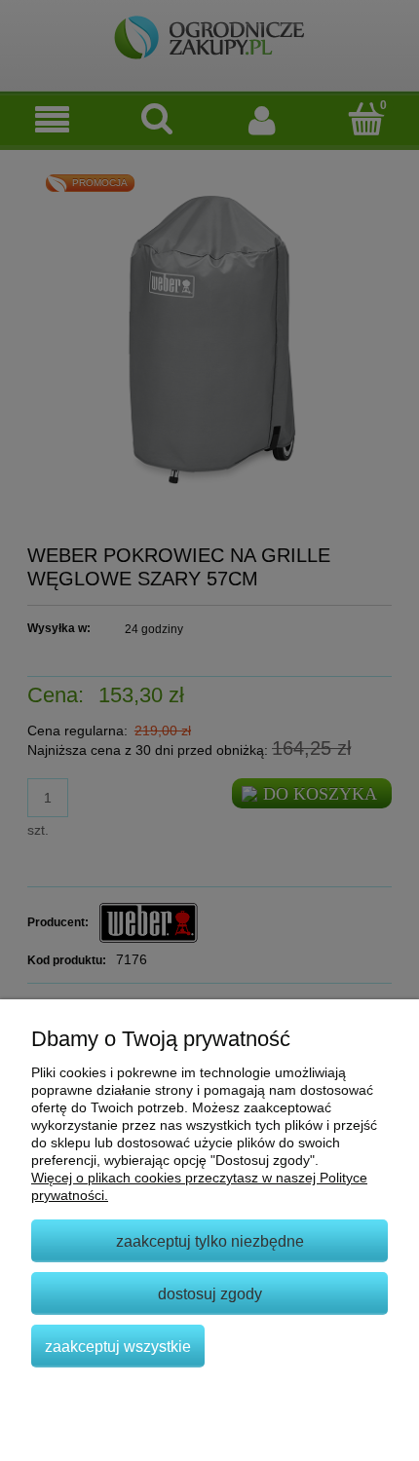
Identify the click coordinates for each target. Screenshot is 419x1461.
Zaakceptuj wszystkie (118, 1346)
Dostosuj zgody (210, 1293)
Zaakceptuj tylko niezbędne (210, 1241)
